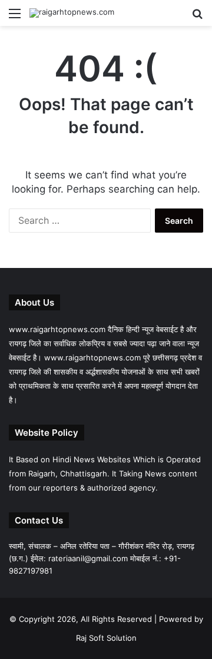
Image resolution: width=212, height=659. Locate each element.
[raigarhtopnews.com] (71, 13)
